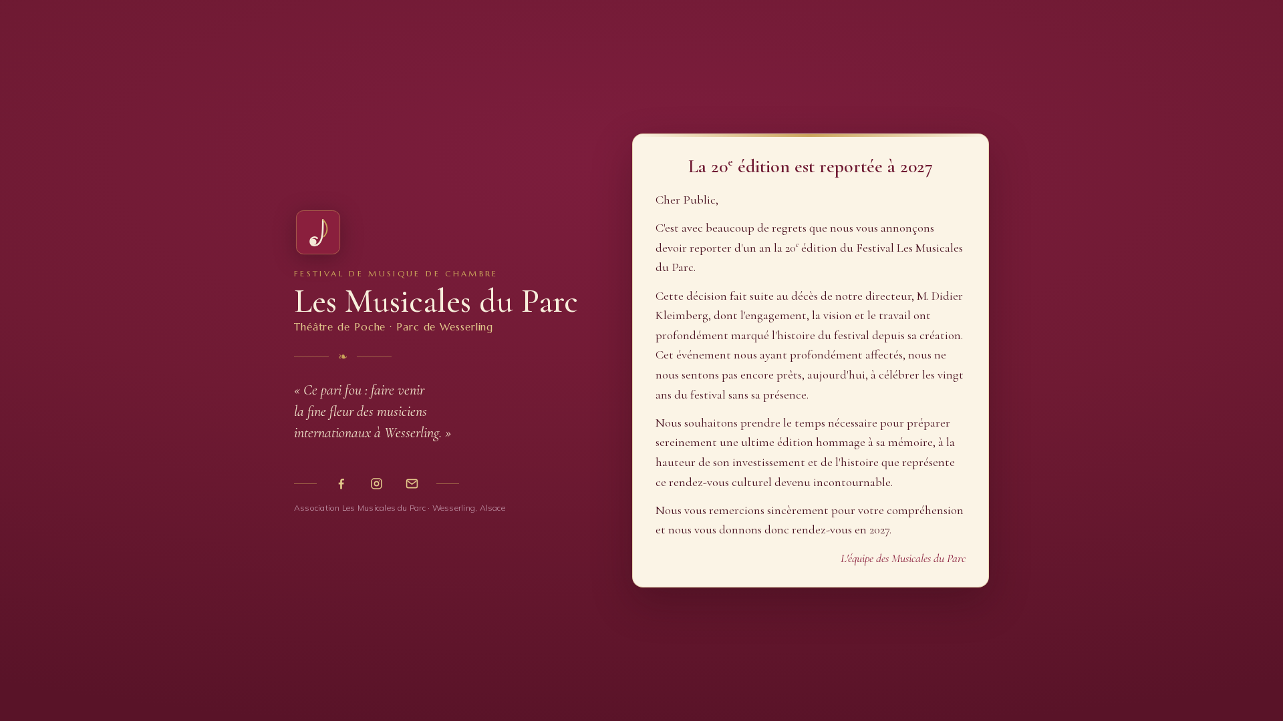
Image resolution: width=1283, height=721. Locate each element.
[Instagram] (377, 484)
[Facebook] (341, 484)
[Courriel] (412, 484)
